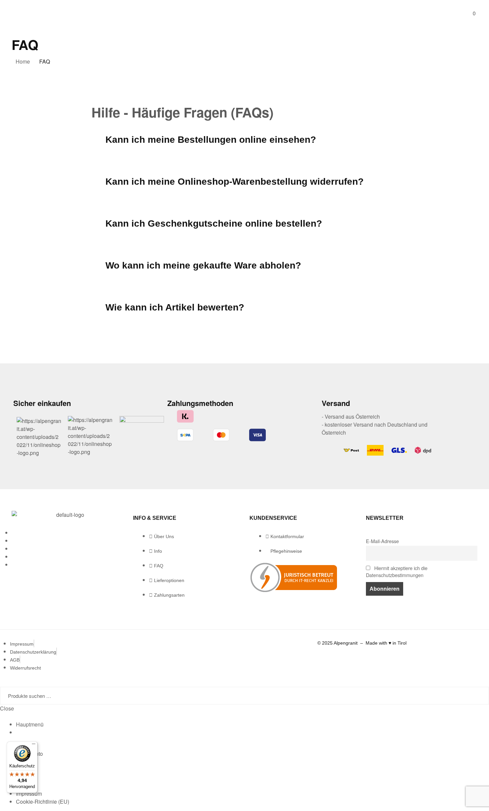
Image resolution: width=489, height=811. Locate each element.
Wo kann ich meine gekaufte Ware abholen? (203, 265)
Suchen (475, 696)
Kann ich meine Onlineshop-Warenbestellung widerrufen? (234, 181)
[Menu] (15, 13)
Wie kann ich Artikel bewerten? (174, 307)
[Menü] (34, 745)
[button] (244, 140)
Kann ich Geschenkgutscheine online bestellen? (213, 223)
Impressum (29, 793)
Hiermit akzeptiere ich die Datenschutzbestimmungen (396, 571)
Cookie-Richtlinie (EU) (42, 801)
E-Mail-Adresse (382, 540)
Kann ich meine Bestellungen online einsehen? (210, 139)
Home (23, 61)
